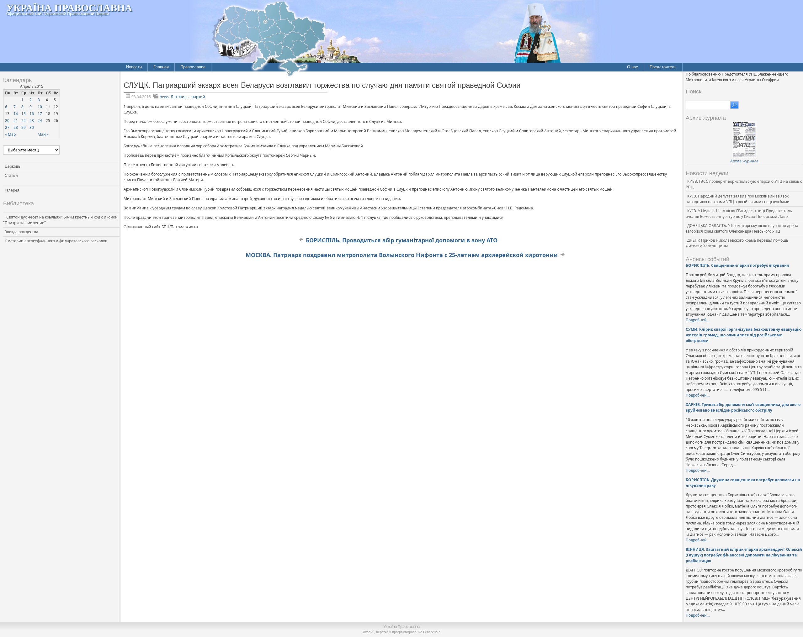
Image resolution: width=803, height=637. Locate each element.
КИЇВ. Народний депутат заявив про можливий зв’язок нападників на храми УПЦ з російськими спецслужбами (738, 198)
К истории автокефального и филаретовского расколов (56, 241)
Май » (43, 134)
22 (23, 120)
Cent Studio (431, 632)
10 (40, 106)
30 (31, 127)
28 (15, 127)
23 (31, 120)
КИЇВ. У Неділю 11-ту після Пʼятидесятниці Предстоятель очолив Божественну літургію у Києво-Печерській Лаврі (739, 213)
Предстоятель (663, 67)
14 (15, 113)
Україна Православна (69, 7)
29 (23, 127)
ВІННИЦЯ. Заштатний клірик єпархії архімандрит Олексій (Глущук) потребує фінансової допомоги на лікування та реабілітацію (744, 555)
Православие (192, 67)
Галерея (12, 190)
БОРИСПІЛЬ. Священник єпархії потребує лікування (737, 265)
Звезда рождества (21, 231)
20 (7, 120)
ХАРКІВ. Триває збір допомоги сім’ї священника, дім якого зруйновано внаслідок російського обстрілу (743, 407)
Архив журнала (744, 161)
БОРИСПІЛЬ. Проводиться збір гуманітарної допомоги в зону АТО (401, 240)
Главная (161, 67)
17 (40, 113)
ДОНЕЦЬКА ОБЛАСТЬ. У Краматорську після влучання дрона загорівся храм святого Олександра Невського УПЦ (742, 228)
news (164, 96)
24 (40, 120)
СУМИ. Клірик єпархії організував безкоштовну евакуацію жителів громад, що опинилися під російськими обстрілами (744, 335)
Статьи (11, 175)
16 (31, 113)
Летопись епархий (188, 96)
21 (15, 120)
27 (7, 127)
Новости (134, 67)
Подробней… (698, 320)
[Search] (734, 105)
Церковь (12, 166)
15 (23, 113)
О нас (632, 67)
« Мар (10, 134)
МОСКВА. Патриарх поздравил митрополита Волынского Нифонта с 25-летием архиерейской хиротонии (402, 255)
